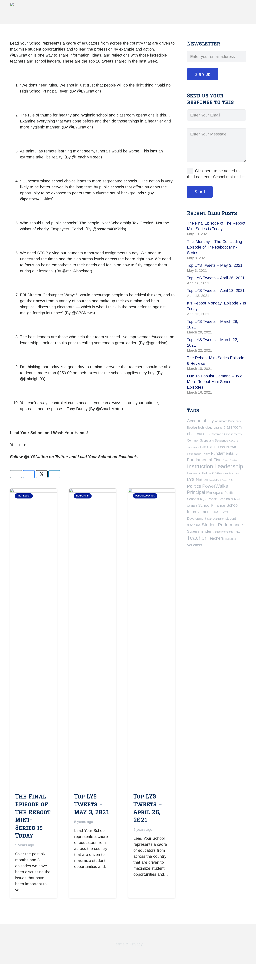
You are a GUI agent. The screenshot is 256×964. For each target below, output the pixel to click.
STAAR (216, 512)
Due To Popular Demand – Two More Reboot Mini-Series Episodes (214, 381)
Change (218, 427)
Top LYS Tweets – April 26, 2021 (216, 278)
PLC (230, 480)
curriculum (193, 447)
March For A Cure (218, 480)
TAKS (237, 532)
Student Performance (222, 524)
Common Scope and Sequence (207, 440)
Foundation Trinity (198, 453)
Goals (226, 460)
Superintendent (200, 531)
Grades (233, 460)
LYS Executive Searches (225, 473)
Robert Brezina (218, 499)
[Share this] (29, 474)
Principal (196, 492)
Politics (194, 486)
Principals (214, 492)
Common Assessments (226, 434)
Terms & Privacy (128, 944)
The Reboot (230, 539)
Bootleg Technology (199, 427)
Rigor (203, 499)
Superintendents (224, 531)
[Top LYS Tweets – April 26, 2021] (151, 638)
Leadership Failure (199, 473)
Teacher (196, 538)
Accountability (200, 420)
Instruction (200, 466)
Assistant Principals (228, 421)
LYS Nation (197, 479)
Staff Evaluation (215, 519)
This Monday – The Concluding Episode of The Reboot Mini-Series (214, 247)
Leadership (228, 466)
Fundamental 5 (224, 453)
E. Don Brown (225, 447)
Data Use (206, 447)
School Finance (211, 505)
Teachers (216, 538)
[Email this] (16, 474)
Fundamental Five (204, 459)
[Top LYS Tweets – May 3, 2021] (92, 638)
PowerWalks (215, 486)
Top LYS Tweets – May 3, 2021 (92, 804)
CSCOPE (233, 441)
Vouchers (194, 545)
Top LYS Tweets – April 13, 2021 (216, 290)
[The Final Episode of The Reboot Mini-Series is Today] (33, 638)
